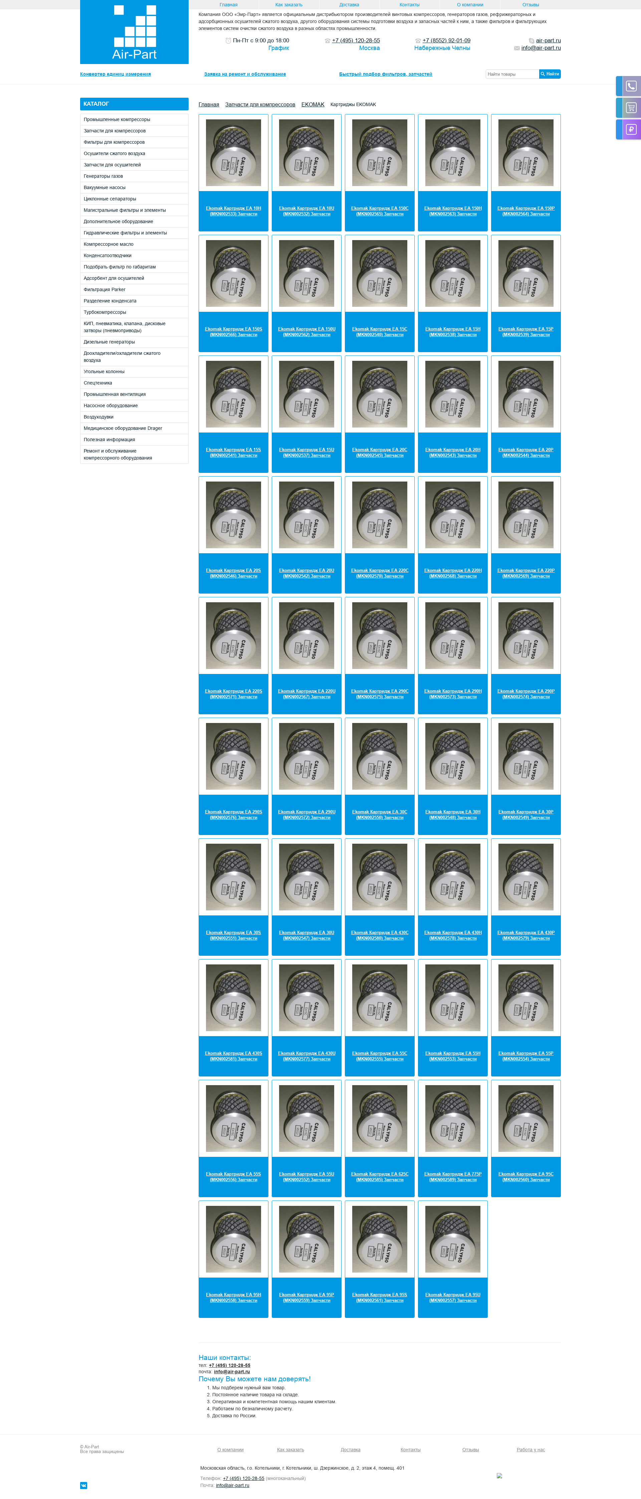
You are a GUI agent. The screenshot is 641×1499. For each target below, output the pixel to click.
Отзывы (530, 4)
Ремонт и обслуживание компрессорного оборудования (118, 454)
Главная (229, 4)
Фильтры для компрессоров (114, 142)
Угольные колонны (104, 371)
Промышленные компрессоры (117, 119)
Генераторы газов (103, 176)
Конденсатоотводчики (108, 255)
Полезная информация (109, 439)
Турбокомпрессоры (105, 312)
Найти (553, 73)
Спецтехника (98, 383)
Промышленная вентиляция (115, 394)
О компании (470, 4)
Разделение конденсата (110, 300)
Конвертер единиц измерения (115, 74)
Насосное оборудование (111, 405)
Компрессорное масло (109, 244)
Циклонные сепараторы (110, 198)
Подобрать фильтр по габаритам (120, 266)
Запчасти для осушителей (112, 164)
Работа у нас (531, 1449)
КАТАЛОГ (96, 104)
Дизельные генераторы (109, 341)
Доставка (349, 4)
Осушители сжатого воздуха (114, 153)
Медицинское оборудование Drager (123, 428)
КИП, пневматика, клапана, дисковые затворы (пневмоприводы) (125, 327)
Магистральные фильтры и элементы (125, 210)
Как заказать (288, 4)
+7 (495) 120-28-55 (229, 1365)
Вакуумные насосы (105, 187)
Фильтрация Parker (105, 289)
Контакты (410, 4)
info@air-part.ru (232, 1371)
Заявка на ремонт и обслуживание (245, 74)
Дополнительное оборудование (118, 221)
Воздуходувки (99, 417)
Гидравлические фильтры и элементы (125, 232)
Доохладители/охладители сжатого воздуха (122, 356)
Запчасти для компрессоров (115, 130)
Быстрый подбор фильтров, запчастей (385, 74)
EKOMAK (313, 104)
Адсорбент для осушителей (114, 278)
